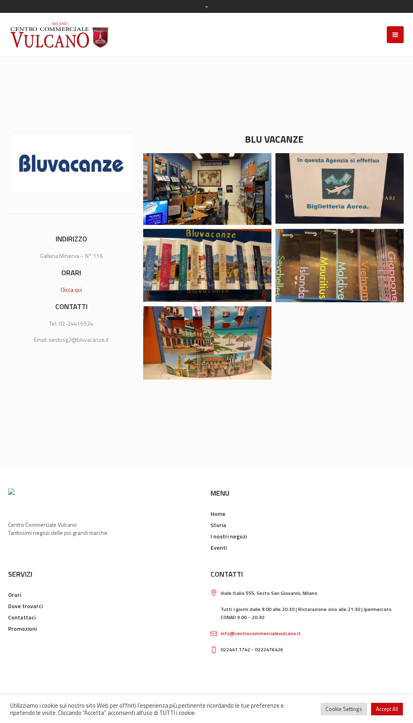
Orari (14, 594)
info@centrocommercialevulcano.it (261, 633)
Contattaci (21, 617)
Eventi (219, 547)
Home (218, 513)
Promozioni (22, 628)
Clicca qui (71, 289)
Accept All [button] (387, 709)
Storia (218, 525)
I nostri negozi (229, 536)
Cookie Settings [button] (343, 709)
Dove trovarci (25, 606)
